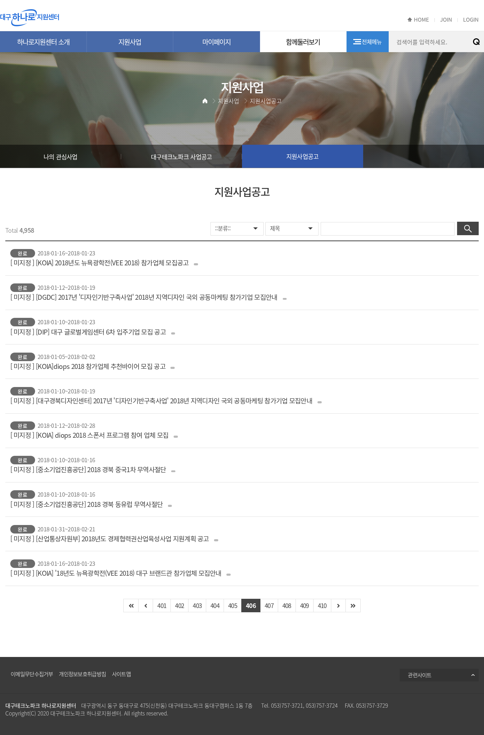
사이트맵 (121, 674)
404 (214, 605)
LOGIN (471, 19)
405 (232, 605)
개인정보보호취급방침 (82, 674)
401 (161, 605)
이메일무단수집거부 (32, 674)
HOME (421, 19)
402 (179, 605)
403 (197, 605)
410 (322, 605)
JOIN (446, 19)
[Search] (468, 228)
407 (269, 605)
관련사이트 (420, 675)
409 (304, 605)
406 (251, 605)
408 (286, 605)
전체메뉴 (372, 41)
